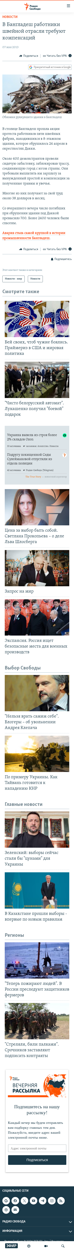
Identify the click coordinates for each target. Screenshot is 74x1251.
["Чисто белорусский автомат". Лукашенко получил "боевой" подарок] (37, 380)
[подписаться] (15, 1210)
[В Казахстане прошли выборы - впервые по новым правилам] (37, 890)
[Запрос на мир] (37, 568)
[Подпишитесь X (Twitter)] (24, 1200)
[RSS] (61, 1200)
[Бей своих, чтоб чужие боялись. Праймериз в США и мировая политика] (37, 319)
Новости (10, 17)
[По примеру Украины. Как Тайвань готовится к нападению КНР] (37, 754)
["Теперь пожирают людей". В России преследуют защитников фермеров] (37, 960)
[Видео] (46, 1246)
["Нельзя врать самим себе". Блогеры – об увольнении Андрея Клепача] (37, 693)
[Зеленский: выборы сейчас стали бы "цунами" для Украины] (37, 829)
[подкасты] (29, 1246)
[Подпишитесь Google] (6, 1200)
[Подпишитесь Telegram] (42, 1200)
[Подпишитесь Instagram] (51, 1200)
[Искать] (63, 1246)
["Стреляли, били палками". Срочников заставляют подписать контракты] (37, 1021)
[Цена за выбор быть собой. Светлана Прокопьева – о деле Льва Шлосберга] (37, 507)
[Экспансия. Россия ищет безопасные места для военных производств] (37, 617)
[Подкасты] (6, 1210)
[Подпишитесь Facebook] (15, 1200)
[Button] (28, 56)
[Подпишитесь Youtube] (33, 1200)
